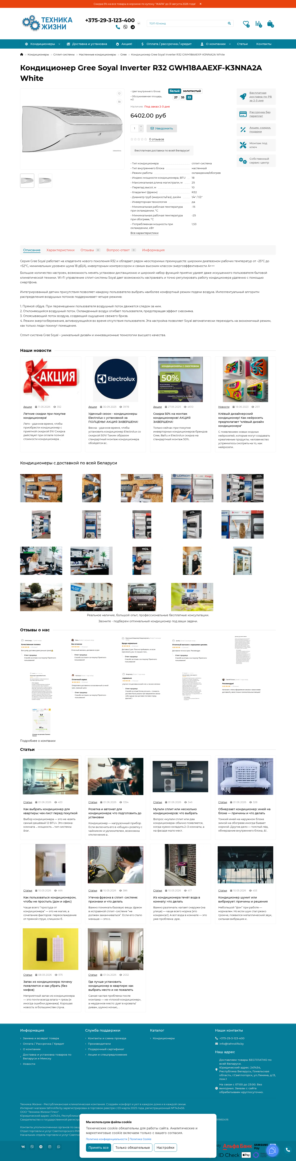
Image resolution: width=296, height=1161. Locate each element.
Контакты (263, 44)
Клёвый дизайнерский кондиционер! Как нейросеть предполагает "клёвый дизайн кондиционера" (241, 420)
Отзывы (90, 250)
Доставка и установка (89, 44)
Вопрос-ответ (121, 250)
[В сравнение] (119, 101)
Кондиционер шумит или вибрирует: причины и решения (243, 899)
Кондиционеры (42, 44)
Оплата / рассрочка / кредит (169, 44)
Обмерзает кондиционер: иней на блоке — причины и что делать (244, 811)
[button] (37, 488)
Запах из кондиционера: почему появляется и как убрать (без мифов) (47, 986)
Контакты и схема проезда (107, 1038)
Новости (29, 1063)
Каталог (157, 1030)
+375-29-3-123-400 (110, 20)
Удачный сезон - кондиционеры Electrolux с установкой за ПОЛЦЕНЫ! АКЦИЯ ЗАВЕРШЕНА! (113, 418)
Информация (153, 250)
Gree (123, 54)
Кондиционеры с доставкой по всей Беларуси (68, 463)
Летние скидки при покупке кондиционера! (44, 416)
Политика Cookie (140, 1139)
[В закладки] (119, 93)
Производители (99, 1043)
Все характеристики (144, 232)
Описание (31, 250)
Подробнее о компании (38, 741)
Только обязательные (132, 1147)
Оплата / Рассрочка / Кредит (43, 1043)
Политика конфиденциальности (106, 1139)
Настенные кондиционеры (97, 54)
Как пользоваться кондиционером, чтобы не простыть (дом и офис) (49, 899)
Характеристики (61, 250)
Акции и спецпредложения (107, 1054)
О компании (216, 44)
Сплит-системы (64, 54)
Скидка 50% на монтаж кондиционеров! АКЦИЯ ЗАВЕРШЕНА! (171, 418)
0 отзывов (156, 139)
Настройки (165, 1147)
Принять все (99, 1147)
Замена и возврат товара (41, 1038)
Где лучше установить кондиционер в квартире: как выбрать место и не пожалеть (110, 986)
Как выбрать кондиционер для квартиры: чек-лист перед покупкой (50, 811)
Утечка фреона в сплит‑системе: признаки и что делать (113, 899)
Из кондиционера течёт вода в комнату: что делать (176, 899)
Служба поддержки (102, 1030)
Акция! (126, 44)
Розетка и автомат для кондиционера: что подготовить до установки (114, 813)
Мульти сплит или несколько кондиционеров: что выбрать (175, 811)
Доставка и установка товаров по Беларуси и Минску (47, 1056)
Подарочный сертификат (106, 1049)
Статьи (242, 44)
